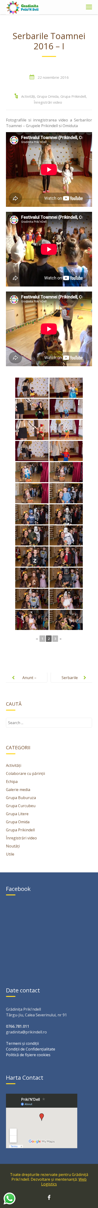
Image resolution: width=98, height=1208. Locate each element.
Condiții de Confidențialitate (30, 1049)
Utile (10, 854)
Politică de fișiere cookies (28, 1054)
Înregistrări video (48, 102)
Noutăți (13, 846)
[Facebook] (49, 1198)
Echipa (12, 781)
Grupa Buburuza (21, 797)
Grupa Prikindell (73, 96)
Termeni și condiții (22, 1043)
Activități (28, 96)
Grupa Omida (48, 96)
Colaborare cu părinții (25, 773)
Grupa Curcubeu (20, 805)
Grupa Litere (17, 813)
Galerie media (18, 789)
